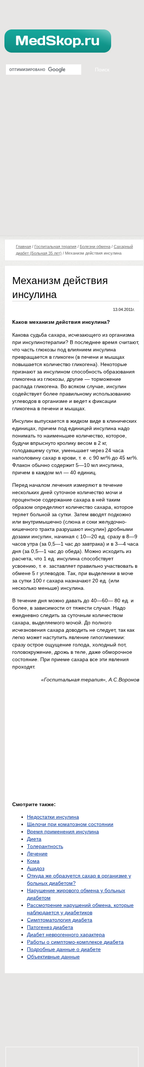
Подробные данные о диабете (64, 949)
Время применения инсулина (63, 831)
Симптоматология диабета (59, 920)
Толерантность (45, 846)
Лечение (37, 854)
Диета (34, 839)
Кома (33, 861)
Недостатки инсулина (53, 817)
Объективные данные (53, 957)
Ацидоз (35, 868)
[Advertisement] (72, 160)
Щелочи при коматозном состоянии (70, 824)
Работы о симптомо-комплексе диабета (75, 942)
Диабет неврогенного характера (66, 934)
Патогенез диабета (50, 927)
